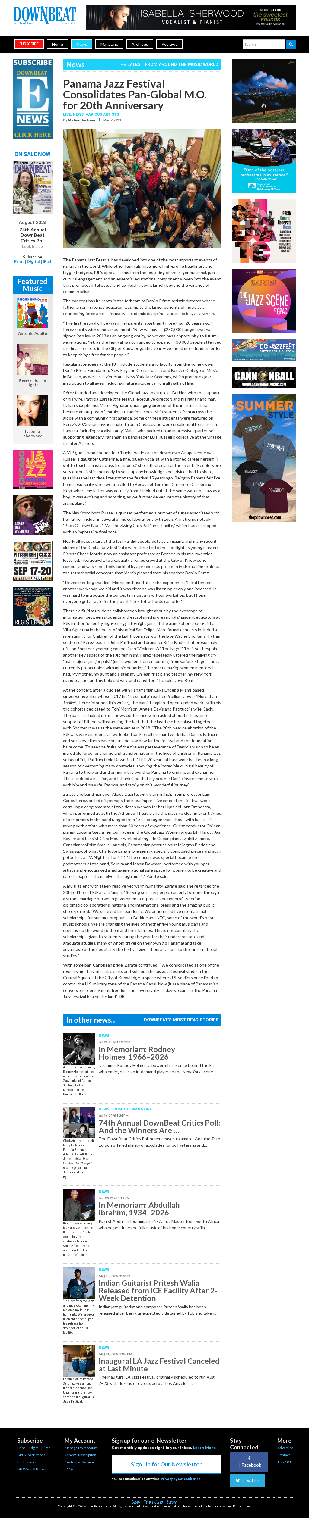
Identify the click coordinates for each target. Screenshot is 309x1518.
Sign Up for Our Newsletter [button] (166, 1464)
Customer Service (79, 1462)
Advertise (285, 1447)
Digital (33, 261)
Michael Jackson (81, 120)
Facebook (249, 1465)
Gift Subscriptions (31, 1455)
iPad (47, 261)
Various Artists (102, 114)
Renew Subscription (80, 1455)
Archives (140, 44)
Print (19, 261)
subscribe (29, 44)
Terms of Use (153, 1501)
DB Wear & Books (31, 1469)
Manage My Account (81, 1447)
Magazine (109, 44)
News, (79, 114)
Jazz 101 (284, 1462)
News (81, 44)
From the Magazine (131, 1109)
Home (57, 44)
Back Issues (26, 1462)
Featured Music (32, 285)
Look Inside (32, 247)
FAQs (69, 1469)
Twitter (250, 1480)
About (136, 1501)
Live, (68, 114)
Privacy (172, 1501)
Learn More (204, 1447)
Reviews (169, 44)
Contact (283, 1455)
